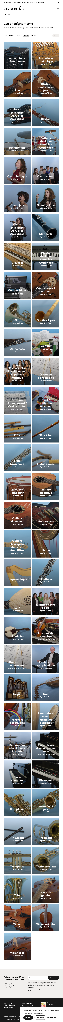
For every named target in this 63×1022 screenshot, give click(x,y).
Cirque (11, 35)
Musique (26, 35)
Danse (18, 35)
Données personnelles (10, 1016)
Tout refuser (40, 1017)
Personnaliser (51, 1017)
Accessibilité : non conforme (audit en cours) (16, 1019)
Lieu (55, 36)
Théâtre (33, 35)
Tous (5, 35)
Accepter (28, 1017)
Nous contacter (27, 1003)
